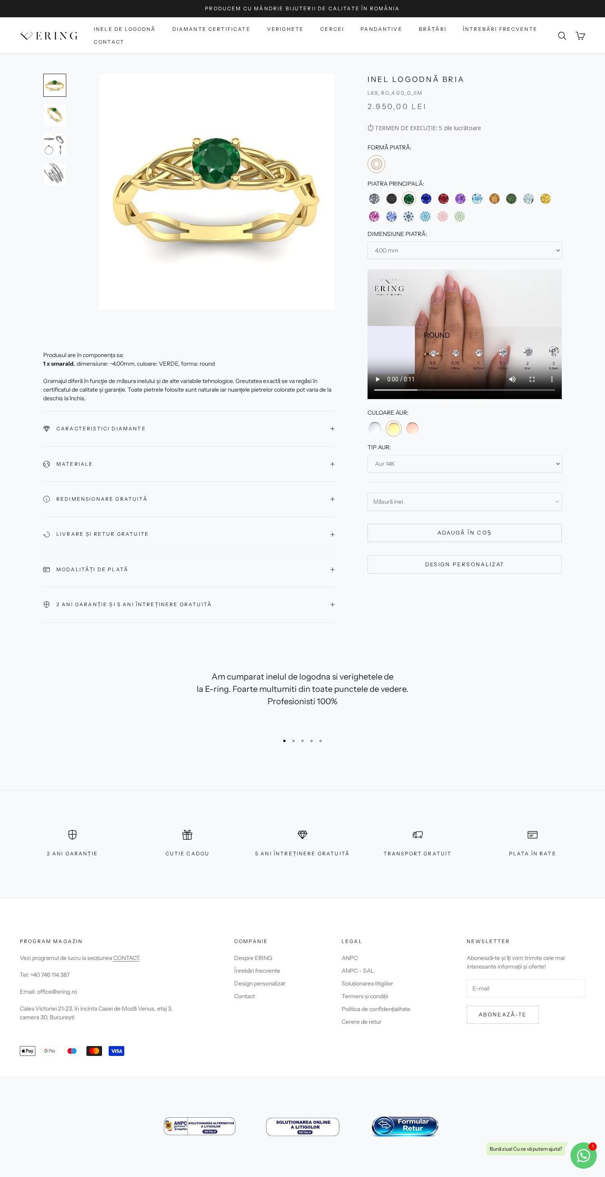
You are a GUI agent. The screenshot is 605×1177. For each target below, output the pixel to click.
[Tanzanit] (391, 216)
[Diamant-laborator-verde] (459, 216)
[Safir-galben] (545, 199)
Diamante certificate (211, 29)
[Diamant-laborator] (408, 216)
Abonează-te (503, 1014)
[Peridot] (511, 199)
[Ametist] (460, 199)
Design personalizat (464, 564)
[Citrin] (494, 199)
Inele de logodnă (125, 29)
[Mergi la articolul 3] (54, 144)
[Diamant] (374, 199)
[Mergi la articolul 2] (54, 114)
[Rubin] (443, 199)
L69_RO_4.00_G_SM (395, 93)
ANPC (350, 958)
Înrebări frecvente (257, 970)
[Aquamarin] (528, 199)
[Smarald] (409, 199)
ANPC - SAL (358, 970)
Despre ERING (253, 958)
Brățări (433, 29)
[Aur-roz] (412, 428)
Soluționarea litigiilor (367, 983)
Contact (109, 42)
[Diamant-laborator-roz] (442, 216)
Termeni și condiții (365, 996)
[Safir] (426, 199)
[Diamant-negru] (391, 199)
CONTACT (126, 958)
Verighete (285, 29)
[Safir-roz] (374, 216)
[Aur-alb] (375, 428)
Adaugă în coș (464, 533)
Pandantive (382, 29)
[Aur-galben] (393, 429)
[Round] (376, 164)
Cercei (332, 29)
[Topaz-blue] (477, 199)
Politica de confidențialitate (376, 1009)
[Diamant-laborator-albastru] (425, 216)
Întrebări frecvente (500, 29)
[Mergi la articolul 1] (54, 85)
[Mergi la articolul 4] (54, 174)
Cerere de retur (362, 1021)
